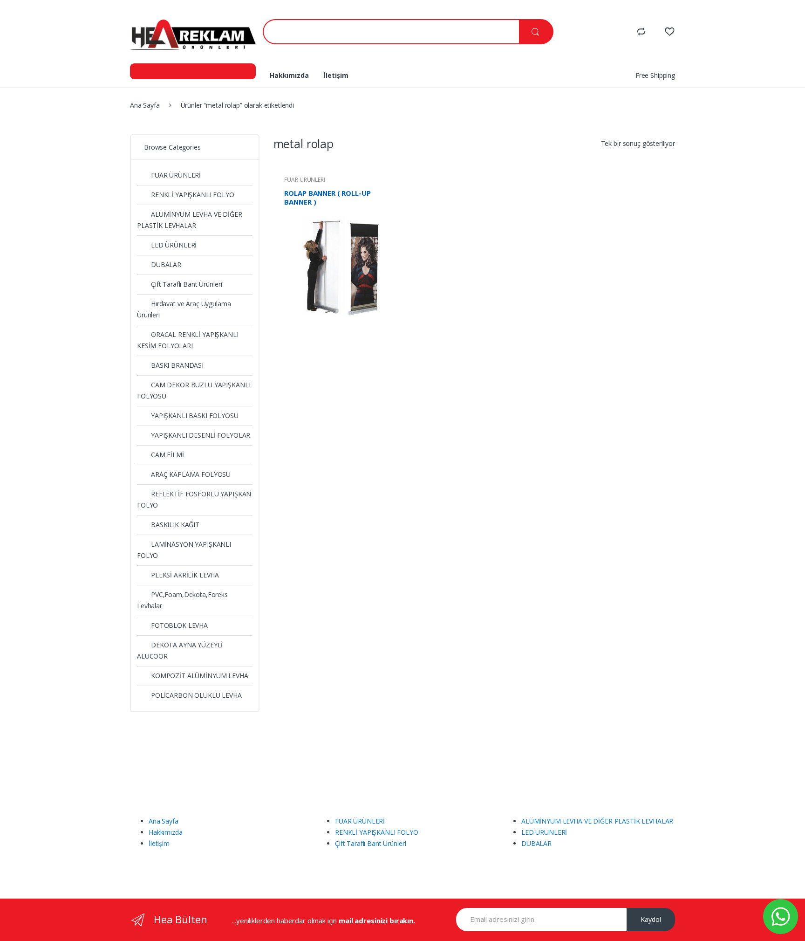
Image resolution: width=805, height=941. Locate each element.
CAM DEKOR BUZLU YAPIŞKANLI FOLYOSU (193, 390)
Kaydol (651, 919)
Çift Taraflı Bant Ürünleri (186, 284)
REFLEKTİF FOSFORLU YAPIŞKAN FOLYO (194, 499)
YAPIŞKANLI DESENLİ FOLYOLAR (200, 435)
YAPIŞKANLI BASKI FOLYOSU (195, 415)
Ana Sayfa (145, 105)
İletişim (335, 75)
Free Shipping (655, 75)
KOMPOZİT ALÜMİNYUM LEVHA (199, 675)
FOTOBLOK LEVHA (179, 625)
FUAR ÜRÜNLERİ (304, 180)
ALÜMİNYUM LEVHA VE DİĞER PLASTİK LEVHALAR (189, 220)
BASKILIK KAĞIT (175, 524)
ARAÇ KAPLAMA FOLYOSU (191, 474)
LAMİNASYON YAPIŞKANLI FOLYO (184, 550)
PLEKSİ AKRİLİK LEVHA (185, 574)
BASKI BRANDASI (177, 365)
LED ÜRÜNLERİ (174, 244)
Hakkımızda (289, 75)
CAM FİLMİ (167, 454)
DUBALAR (166, 264)
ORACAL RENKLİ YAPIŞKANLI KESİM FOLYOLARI (188, 340)
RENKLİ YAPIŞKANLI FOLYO (192, 194)
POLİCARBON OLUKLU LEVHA (196, 695)
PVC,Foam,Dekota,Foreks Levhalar (182, 600)
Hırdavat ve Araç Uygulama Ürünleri (184, 309)
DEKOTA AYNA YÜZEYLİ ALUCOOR (180, 650)
